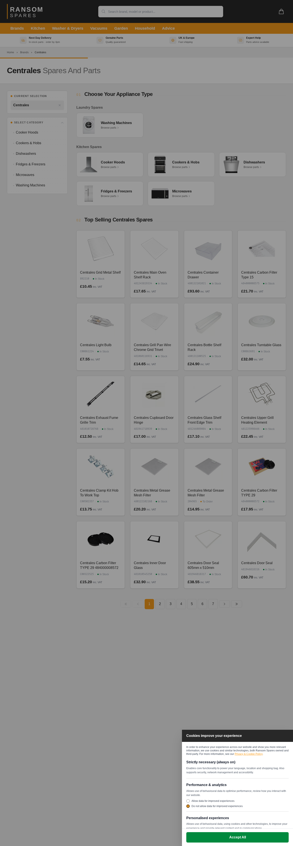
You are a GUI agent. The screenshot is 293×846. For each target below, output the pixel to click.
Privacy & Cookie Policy (249, 754)
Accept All (237, 837)
